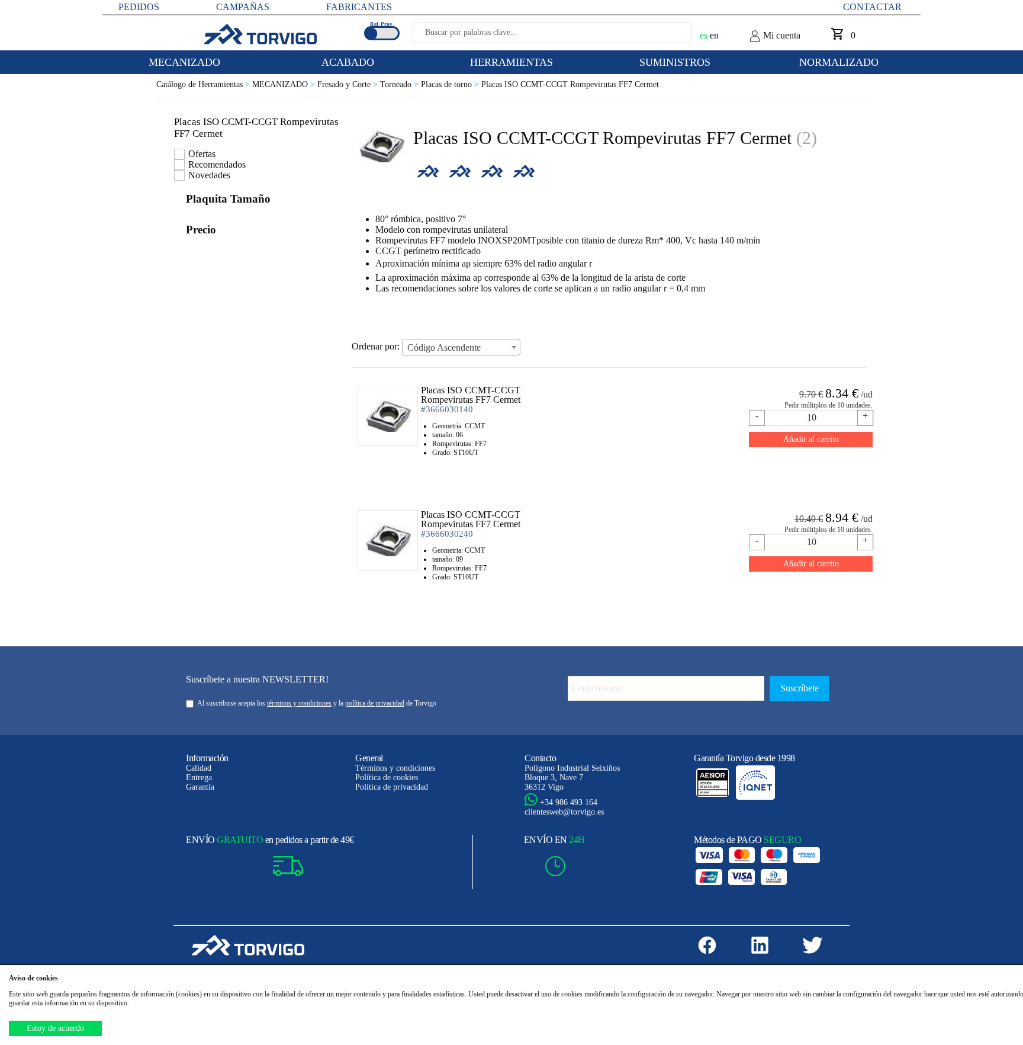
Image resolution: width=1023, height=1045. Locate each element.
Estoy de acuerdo (55, 1028)
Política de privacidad (391, 787)
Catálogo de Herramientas (204, 84)
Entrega (199, 777)
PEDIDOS (138, 7)
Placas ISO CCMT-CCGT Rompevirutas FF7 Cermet (570, 84)
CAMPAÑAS (242, 7)
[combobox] (461, 347)
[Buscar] (669, 36)
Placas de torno (451, 84)
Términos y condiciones (395, 768)
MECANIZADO (284, 84)
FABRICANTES (359, 7)
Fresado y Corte (348, 84)
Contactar (872, 7)
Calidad (198, 768)
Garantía (200, 787)
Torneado (400, 84)
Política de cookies (386, 777)
